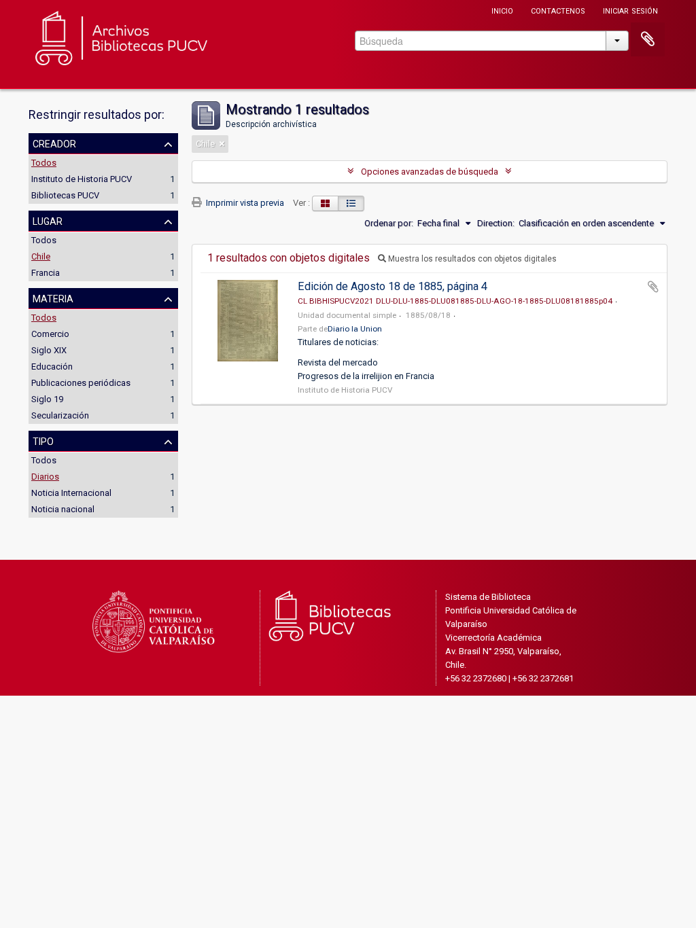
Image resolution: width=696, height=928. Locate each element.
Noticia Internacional (71, 493)
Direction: (496, 223)
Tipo (43, 440)
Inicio (502, 9)
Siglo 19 (47, 399)
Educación (52, 366)
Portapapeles (648, 39)
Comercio (50, 334)
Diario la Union (355, 329)
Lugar (48, 220)
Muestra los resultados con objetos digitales (471, 259)
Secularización (60, 415)
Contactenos (558, 9)
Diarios (45, 476)
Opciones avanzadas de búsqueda (429, 171)
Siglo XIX (49, 350)
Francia (45, 273)
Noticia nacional (62, 509)
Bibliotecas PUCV (65, 195)
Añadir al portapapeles (653, 286)
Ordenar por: (388, 223)
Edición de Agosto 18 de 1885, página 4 (392, 286)
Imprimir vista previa (244, 203)
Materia (53, 297)
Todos (43, 163)
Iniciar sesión (630, 9)
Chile (40, 256)
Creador (54, 143)
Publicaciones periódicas (80, 383)
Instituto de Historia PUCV (81, 179)
